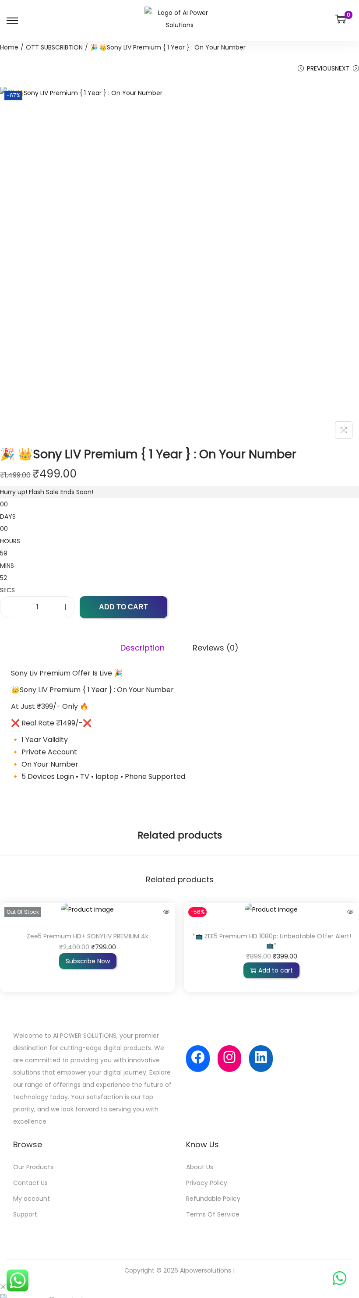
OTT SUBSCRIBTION (54, 47)
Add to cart (123, 607)
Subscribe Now (88, 961)
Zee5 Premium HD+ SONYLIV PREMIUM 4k (87, 936)
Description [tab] (142, 647)
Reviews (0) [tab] (216, 647)
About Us (199, 1167)
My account (31, 1198)
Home (9, 47)
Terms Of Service (212, 1214)
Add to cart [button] (275, 970)
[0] (340, 19)
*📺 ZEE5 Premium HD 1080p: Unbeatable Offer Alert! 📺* (271, 941)
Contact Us (30, 1182)
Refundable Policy (213, 1198)
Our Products (33, 1167)
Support (25, 1214)
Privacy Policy (206, 1182)
